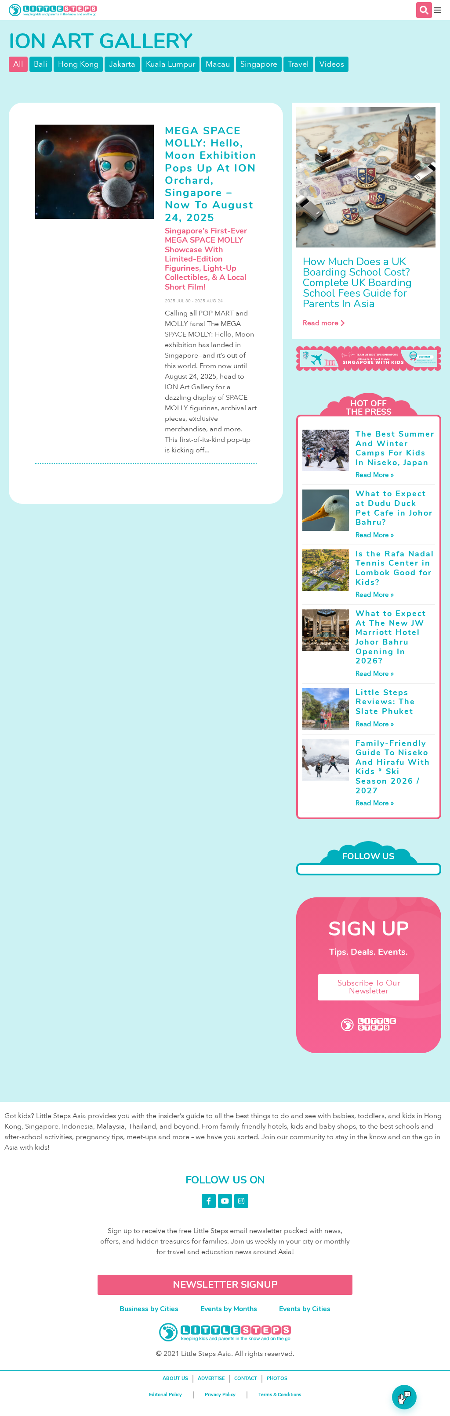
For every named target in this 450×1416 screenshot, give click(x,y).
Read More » (375, 474)
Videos (331, 64)
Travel (298, 64)
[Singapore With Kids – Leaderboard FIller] (368, 358)
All (18, 64)
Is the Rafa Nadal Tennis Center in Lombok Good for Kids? (395, 568)
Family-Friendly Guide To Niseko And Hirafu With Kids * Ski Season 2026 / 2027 (393, 767)
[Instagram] (241, 1201)
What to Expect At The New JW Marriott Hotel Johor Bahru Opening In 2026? (391, 637)
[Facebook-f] (209, 1201)
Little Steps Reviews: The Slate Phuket (385, 702)
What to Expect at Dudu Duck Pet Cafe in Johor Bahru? (394, 507)
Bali (40, 64)
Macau (218, 64)
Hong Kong (78, 64)
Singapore (258, 64)
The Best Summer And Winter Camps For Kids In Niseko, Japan (395, 448)
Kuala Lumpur (170, 64)
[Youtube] (225, 1201)
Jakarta (122, 64)
